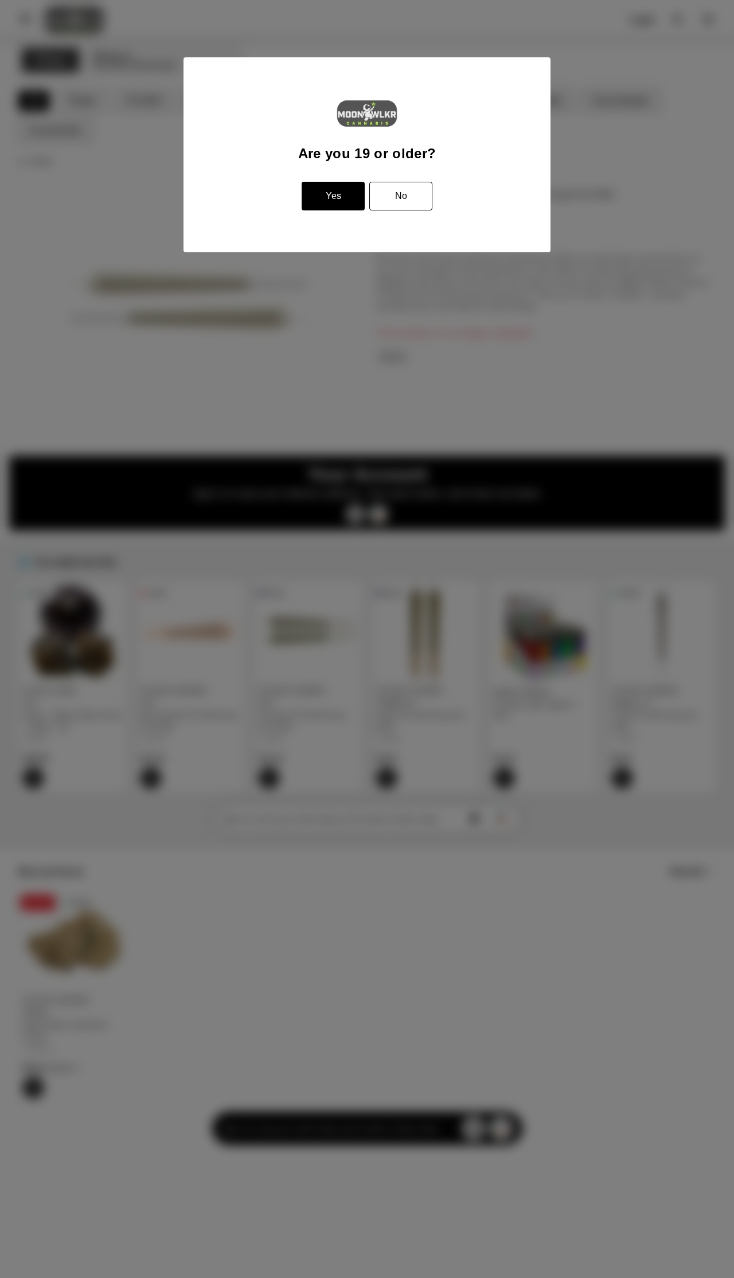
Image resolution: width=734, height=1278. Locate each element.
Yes (333, 196)
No (401, 196)
